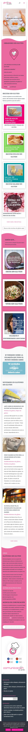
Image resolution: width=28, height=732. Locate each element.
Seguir (11, 658)
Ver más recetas (14, 222)
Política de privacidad (17, 729)
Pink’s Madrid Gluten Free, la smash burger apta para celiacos (14, 457)
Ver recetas (14, 30)
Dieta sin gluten (14, 272)
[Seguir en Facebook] (8, 659)
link (10, 617)
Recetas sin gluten (14, 18)
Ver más (14, 541)
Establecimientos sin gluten (12, 461)
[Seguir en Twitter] (17, 662)
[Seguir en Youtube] (17, 659)
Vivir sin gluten (14, 304)
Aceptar (8, 729)
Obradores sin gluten (13, 43)
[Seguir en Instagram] (8, 662)
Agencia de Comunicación (14, 602)
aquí (8, 86)
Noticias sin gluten (9, 410)
